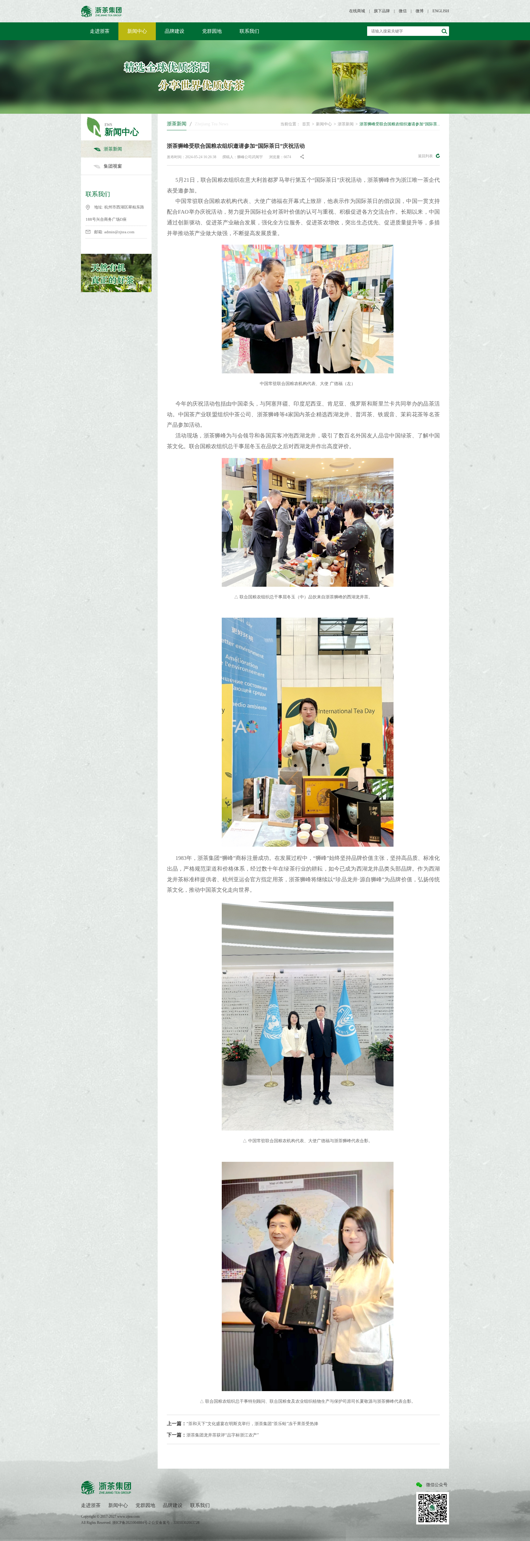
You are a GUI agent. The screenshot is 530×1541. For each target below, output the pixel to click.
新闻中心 (137, 31)
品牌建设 (174, 31)
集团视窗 (113, 166)
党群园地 (212, 31)
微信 (403, 11)
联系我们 (249, 31)
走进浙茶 (99, 31)
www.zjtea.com (128, 1516)
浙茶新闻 (113, 149)
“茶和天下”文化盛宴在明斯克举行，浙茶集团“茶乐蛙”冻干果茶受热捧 (242, 1423)
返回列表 (425, 156)
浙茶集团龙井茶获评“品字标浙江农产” (213, 1434)
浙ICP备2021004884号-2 (132, 1522)
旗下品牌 (382, 11)
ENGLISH (440, 11)
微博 (420, 11)
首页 (306, 124)
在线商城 (357, 11)
